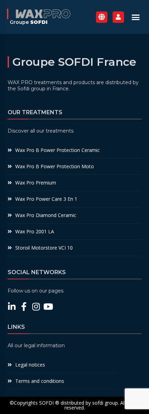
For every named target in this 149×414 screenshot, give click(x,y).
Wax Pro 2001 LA (34, 231)
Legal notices (30, 364)
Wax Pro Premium (35, 182)
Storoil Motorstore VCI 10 (44, 247)
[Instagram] (36, 306)
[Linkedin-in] (12, 306)
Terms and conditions (39, 381)
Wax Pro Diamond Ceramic (45, 215)
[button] (135, 17)
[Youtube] (48, 306)
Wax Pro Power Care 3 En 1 (46, 199)
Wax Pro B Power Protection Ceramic (57, 150)
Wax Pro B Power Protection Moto (54, 166)
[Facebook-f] (24, 306)
